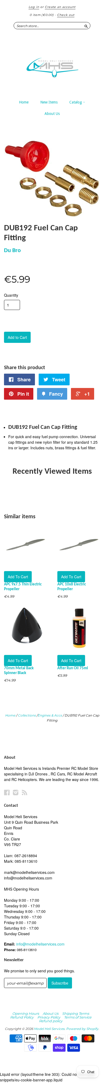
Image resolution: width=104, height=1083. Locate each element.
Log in (34, 7)
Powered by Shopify (82, 1029)
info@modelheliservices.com (40, 944)
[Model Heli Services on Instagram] (16, 792)
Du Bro (12, 250)
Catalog (76, 102)
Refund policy (50, 1021)
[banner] (52, 65)
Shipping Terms (75, 1013)
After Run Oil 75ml (72, 668)
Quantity (11, 295)
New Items (49, 102)
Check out (65, 15)
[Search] (86, 25)
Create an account (60, 7)
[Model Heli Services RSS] (24, 792)
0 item (42, 15)
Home (24, 102)
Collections (27, 715)
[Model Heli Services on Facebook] (7, 792)
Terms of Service (77, 1017)
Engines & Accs (50, 715)
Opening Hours (25, 1013)
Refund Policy (22, 1017)
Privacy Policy (48, 1017)
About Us (52, 113)
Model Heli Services (49, 1029)
